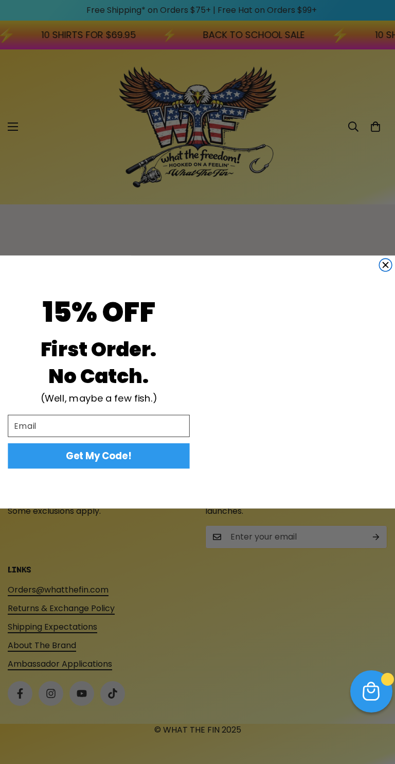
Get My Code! (98, 455)
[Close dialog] (385, 264)
